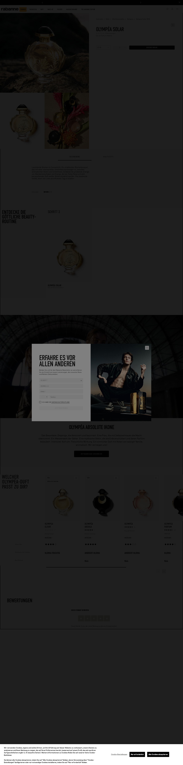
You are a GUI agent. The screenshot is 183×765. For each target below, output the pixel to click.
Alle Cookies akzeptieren (158, 754)
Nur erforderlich (137, 754)
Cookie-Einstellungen (119, 754)
